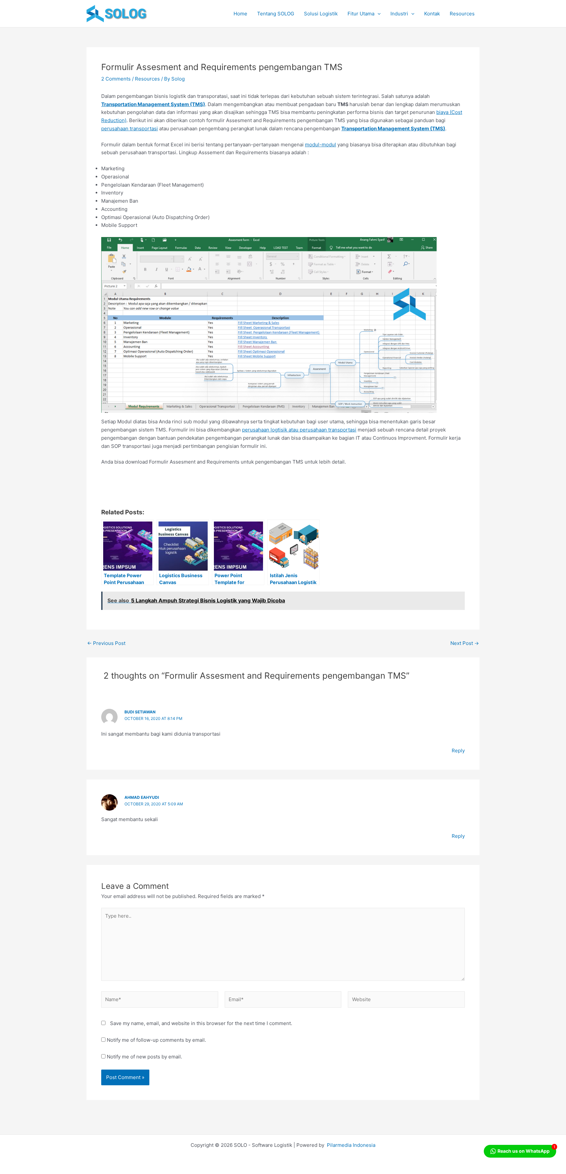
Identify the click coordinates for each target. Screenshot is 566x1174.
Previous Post (106, 643)
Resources (462, 13)
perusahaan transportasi (129, 128)
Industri (399, 13)
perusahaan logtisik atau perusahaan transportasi (299, 430)
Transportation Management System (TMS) (153, 104)
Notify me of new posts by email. (144, 1057)
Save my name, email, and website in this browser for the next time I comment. (201, 1023)
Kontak (432, 13)
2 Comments (116, 79)
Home (240, 13)
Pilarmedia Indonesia (351, 1145)
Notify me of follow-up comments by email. (156, 1040)
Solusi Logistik (321, 13)
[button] (377, 14)
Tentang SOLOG (275, 13)
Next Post (464, 643)
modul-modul (320, 144)
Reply (458, 750)
